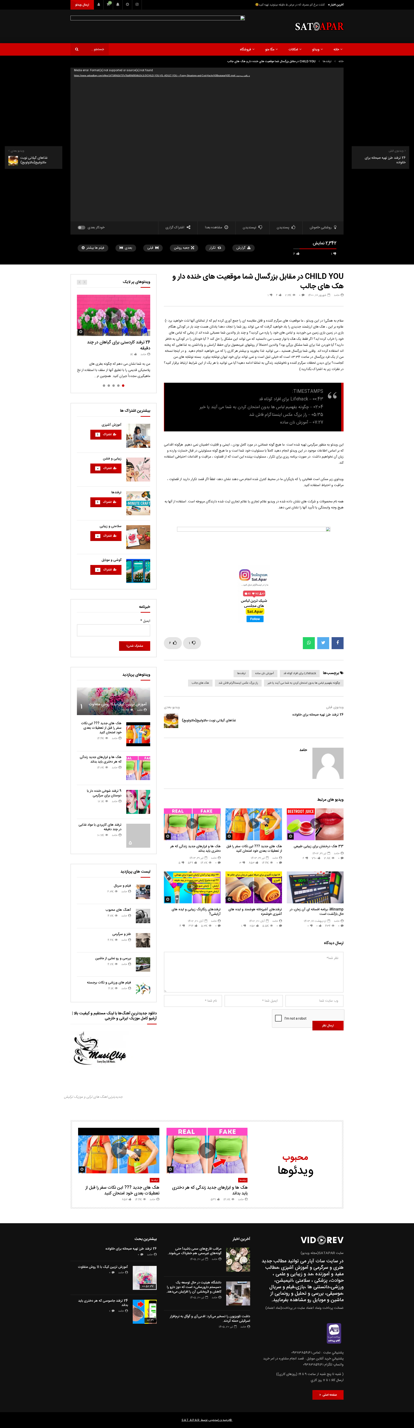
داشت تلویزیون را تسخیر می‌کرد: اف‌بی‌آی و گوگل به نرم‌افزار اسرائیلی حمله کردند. (210, 1319)
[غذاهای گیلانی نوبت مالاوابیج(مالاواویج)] (171, 721)
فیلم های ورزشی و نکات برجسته (109, 983)
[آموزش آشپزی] (138, 436)
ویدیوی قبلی (335, 707)
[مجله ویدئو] (319, 26)
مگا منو (269, 50)
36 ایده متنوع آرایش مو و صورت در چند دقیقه (196, 880)
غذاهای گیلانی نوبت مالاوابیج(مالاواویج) (209, 720)
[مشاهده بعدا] (127, 5)
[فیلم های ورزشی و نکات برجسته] (143, 988)
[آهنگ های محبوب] (143, 916)
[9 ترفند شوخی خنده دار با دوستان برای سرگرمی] (138, 802)
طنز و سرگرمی (121, 934)
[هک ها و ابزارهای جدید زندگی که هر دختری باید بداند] (138, 768)
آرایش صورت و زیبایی (199, 886)
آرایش (216, 886)
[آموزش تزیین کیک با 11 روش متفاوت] (113, 701)
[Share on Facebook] (338, 643)
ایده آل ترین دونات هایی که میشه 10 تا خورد (299, 4)
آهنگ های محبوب (118, 910)
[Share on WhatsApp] (309, 643)
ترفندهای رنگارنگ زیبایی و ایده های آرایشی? (196, 912)
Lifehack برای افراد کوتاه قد (299, 673)
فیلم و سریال (122, 886)
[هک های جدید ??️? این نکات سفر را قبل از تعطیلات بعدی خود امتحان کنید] (138, 734)
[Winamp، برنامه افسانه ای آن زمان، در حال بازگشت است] (315, 887)
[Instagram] (137, 5)
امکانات (293, 50)
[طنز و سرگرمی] (143, 940)
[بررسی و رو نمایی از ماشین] (143, 964)
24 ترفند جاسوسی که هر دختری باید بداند (103, 1303)
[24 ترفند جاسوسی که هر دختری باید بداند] (145, 1312)
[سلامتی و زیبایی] (138, 537)
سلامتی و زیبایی (110, 526)
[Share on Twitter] (323, 643)
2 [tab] (118, 385)
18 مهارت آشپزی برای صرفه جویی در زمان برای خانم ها (253, 875)
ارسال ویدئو (82, 4)
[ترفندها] (138, 503)
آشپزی (276, 880)
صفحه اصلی (329, 1395)
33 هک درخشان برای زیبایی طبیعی (319, 846)
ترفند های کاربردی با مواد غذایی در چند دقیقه (100, 827)
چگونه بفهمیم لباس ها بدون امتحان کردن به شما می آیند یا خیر (304, 683)
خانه (336, 50)
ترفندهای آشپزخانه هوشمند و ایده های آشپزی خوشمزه (255, 912)
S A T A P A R (190, 1420)
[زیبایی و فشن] (138, 470)
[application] (207, 144)
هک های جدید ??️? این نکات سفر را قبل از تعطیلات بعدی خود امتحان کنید (254, 849)
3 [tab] (113, 385)
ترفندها (327, 61)
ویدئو (315, 50)
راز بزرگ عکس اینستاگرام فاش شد (238, 683)
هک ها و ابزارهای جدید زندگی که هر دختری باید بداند (195, 849)
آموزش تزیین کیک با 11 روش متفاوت (118, 704)
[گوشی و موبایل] (138, 571)
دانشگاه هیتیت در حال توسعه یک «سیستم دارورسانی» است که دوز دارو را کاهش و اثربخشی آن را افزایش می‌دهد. (193, 1287)
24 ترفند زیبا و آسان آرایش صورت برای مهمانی (196, 875)
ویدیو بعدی (172, 707)
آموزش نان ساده (264, 673)
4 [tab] (109, 385)
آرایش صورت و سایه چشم (206, 891)
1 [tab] (123, 385)
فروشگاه (245, 50)
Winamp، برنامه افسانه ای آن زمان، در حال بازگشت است (317, 912)
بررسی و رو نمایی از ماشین (113, 958)
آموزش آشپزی (111, 425)
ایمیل (145, 621)
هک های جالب (200, 683)
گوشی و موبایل (111, 560)
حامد (336, 295)
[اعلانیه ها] (118, 5)
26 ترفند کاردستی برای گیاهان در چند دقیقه (118, 345)
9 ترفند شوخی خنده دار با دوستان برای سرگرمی (104, 793)
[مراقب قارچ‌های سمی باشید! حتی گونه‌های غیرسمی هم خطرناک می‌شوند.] (238, 1260)
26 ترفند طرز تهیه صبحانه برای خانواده (318, 715)
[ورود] (99, 5)
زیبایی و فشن (112, 459)
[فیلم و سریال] (143, 892)
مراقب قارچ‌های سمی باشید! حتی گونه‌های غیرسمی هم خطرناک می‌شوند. (194, 1251)
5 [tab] (104, 385)
